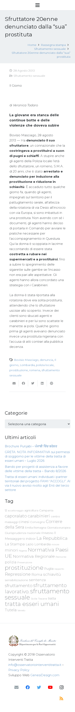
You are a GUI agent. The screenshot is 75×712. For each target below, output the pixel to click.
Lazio (30, 544)
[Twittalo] (33, 383)
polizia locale (45, 365)
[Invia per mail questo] (14, 383)
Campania (46, 510)
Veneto (21, 610)
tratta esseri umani (32, 603)
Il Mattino (47, 533)
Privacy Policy (18, 670)
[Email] (16, 687)
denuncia (46, 359)
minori (11, 550)
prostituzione (18, 370)
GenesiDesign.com (44, 675)
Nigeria (23, 550)
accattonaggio (16, 510)
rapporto (59, 568)
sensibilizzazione (16, 580)
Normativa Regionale (34, 556)
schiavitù (52, 574)
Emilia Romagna (35, 527)
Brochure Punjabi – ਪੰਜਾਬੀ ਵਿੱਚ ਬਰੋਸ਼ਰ (31, 446)
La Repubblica (52, 538)
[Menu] (37, 5)
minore (55, 544)
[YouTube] (50, 687)
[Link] (37, 641)
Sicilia (34, 598)
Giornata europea (58, 527)
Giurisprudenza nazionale (23, 533)
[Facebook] (27, 687)
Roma (36, 574)
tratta (52, 598)
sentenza (37, 580)
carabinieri (39, 515)
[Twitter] (39, 687)
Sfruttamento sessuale (29, 75)
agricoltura (31, 510)
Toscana (42, 598)
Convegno (37, 522)
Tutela (11, 610)
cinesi (24, 521)
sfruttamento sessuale (37, 594)
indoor (31, 539)
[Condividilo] (23, 383)
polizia (10, 562)
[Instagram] (61, 687)
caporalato (16, 515)
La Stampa (15, 544)
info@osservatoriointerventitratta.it (34, 665)
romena (34, 370)
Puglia (49, 569)
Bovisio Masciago (26, 359)
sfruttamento (18, 585)
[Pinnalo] (51, 383)
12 (6, 510)
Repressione (18, 574)
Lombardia (27, 365)
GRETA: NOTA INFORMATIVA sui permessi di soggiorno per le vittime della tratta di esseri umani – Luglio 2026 (37, 456)
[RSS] (61, 698)
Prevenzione (24, 562)
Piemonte (61, 556)
